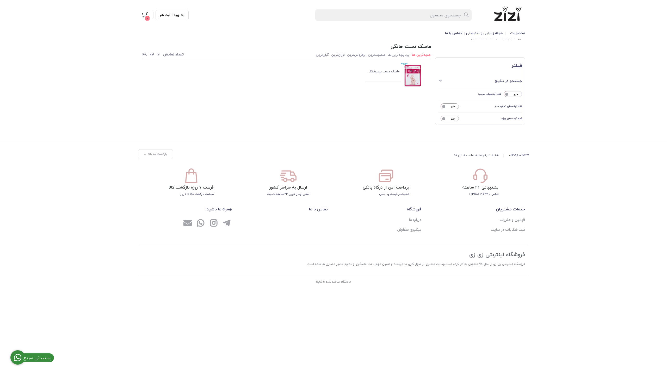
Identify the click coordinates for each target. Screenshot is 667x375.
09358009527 (519, 155)
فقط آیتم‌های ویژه (511, 118)
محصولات (517, 33)
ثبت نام (165, 15)
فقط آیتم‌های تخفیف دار (508, 106)
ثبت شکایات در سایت (508, 229)
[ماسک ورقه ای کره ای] (413, 74)
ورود (177, 15)
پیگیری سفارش (409, 229)
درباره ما (415, 219)
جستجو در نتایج (508, 80)
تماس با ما (453, 33)
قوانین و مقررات (512, 219)
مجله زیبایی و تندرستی (484, 33)
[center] (466, 15)
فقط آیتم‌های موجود (489, 94)
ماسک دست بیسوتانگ (384, 71)
